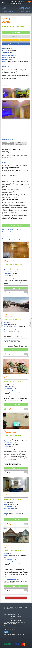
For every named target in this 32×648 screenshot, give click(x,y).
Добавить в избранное (16, 44)
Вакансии (17, 634)
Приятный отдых (10, 432)
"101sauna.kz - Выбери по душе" (15, 2)
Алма (6, 261)
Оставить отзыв (16, 225)
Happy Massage (9, 316)
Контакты (22, 634)
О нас (5, 634)
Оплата (13, 634)
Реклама (9, 634)
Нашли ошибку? (7, 232)
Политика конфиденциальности (10, 635)
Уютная (6, 496)
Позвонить (16, 32)
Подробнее (16, 288)
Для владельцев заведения (11, 229)
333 (5, 547)
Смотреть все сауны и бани (16, 598)
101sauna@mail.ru (16, 620)
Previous (4, 93)
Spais (5, 378)
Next (27, 93)
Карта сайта (20, 635)
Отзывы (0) (16, 40)
